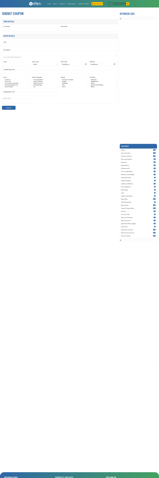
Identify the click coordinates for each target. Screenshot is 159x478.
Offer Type (35, 61)
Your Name (7, 26)
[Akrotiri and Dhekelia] (103, 85)
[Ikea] (74, 85)
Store (5, 77)
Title (5, 42)
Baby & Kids (138, 199)
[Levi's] (74, 87)
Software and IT (138, 168)
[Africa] (103, 83)
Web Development (138, 202)
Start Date (64, 61)
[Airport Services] (45, 83)
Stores (55, 4)
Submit (9, 108)
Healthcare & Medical (138, 184)
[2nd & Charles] (16, 87)
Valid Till (92, 61)
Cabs (138, 193)
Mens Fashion (138, 205)
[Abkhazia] (103, 80)
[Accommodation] (45, 80)
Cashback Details (83, 4)
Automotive (138, 226)
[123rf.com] (16, 81)
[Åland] (103, 87)
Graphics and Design (138, 196)
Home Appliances (138, 187)
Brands (63, 77)
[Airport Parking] (45, 81)
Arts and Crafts (138, 214)
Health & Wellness (138, 180)
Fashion (138, 150)
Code (5, 61)
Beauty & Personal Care (138, 233)
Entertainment (138, 165)
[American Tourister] (74, 80)
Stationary (138, 162)
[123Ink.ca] (16, 80)
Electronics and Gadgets (138, 174)
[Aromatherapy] (45, 85)
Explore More (71, 4)
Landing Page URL (9, 69)
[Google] (74, 81)
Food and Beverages (138, 171)
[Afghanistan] (103, 81)
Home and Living (138, 153)
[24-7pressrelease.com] (16, 85)
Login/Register (97, 4)
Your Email (64, 26)
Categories (62, 4)
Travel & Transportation (138, 208)
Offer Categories (37, 77)
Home (49, 4)
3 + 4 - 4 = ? (7, 98)
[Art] (45, 87)
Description (7, 50)
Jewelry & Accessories (138, 230)
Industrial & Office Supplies (138, 223)
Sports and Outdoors (138, 217)
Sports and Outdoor (138, 159)
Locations (92, 77)
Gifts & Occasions (138, 220)
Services (138, 211)
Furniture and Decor (138, 156)
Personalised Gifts (138, 177)
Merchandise (138, 190)
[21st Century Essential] (16, 83)
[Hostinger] (74, 83)
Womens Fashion (138, 236)
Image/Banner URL (9, 92)
